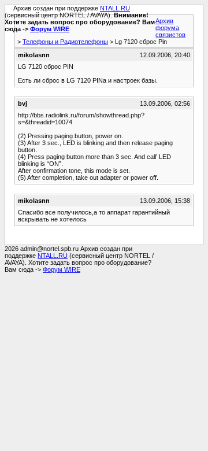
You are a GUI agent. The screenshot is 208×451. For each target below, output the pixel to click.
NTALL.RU (115, 8)
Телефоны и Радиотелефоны (65, 41)
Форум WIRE (49, 28)
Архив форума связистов (170, 27)
